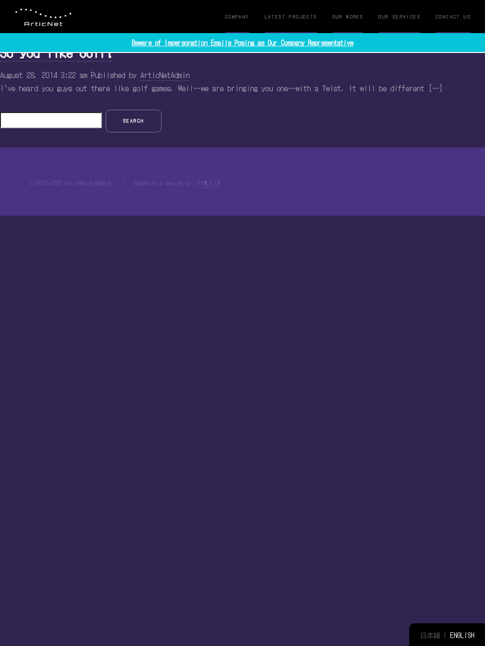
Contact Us (453, 16)
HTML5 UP (209, 182)
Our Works (348, 16)
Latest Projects (291, 16)
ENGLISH (462, 635)
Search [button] (133, 120)
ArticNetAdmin (164, 74)
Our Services (399, 16)
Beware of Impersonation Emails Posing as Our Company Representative (242, 42)
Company (237, 16)
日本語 (430, 635)
